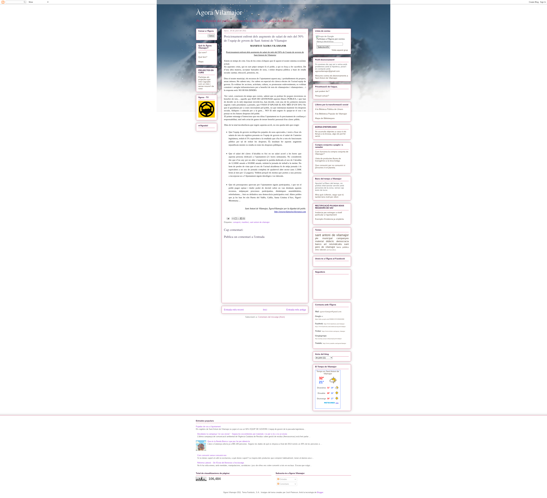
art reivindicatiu (333, 244)
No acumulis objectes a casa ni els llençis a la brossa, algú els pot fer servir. (330, 133)
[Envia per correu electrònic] (233, 218)
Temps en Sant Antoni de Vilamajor (328, 372)
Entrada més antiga (296, 309)
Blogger (320, 492)
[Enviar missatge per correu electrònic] (228, 218)
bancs (318, 244)
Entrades (283, 479)
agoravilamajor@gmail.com (327, 71)
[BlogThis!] (235, 218)
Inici (265, 309)
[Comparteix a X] (238, 218)
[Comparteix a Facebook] (241, 218)
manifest (245, 222)
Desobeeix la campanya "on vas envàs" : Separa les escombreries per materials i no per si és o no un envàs (242, 434)
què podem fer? (322, 91)
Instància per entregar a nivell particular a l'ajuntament (328, 213)
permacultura (331, 250)
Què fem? (202, 57)
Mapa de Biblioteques (325, 118)
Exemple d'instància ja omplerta (329, 219)
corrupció (236, 222)
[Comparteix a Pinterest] (243, 218)
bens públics (343, 247)
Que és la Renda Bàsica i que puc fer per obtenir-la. (229, 441)
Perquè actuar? (322, 96)
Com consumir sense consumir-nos (211, 455)
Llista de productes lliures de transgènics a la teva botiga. (328, 159)
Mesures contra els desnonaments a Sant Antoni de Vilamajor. (331, 77)
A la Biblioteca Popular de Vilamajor (331, 114)
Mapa (200, 61)
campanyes (342, 238)
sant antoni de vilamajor (260, 222)
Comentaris (284, 484)
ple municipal (323, 238)
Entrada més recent (234, 309)
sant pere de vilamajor (332, 245)
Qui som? (202, 52)
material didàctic (324, 241)
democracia (342, 241)
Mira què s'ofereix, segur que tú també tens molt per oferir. (329, 196)
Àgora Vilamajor (219, 12)
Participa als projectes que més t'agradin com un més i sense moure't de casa (206, 83)
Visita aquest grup (340, 50)
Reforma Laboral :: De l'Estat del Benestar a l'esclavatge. (220, 463)
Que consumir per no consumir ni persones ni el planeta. (330, 166)
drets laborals (320, 250)
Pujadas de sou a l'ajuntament (208, 426)
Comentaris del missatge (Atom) (271, 317)
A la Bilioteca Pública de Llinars (329, 109)
